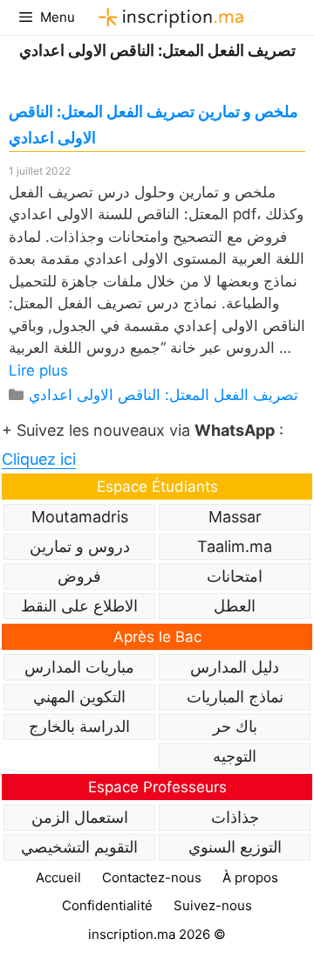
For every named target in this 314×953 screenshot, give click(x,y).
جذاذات (235, 817)
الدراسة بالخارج (79, 726)
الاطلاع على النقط (79, 606)
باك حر (235, 726)
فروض (79, 576)
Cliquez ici (39, 459)
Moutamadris (79, 517)
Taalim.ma (234, 546)
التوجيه (234, 756)
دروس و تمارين (80, 546)
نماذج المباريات (235, 696)
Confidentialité (107, 905)
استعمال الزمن (79, 817)
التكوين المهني (79, 696)
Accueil (58, 877)
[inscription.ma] (168, 17)
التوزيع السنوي (235, 847)
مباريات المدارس (79, 667)
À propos (250, 877)
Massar (235, 517)
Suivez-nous (213, 905)
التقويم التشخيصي (79, 847)
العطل (235, 606)
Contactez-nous (151, 877)
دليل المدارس (234, 667)
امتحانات (235, 576)
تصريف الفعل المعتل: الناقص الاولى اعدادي (163, 395)
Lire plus (38, 370)
